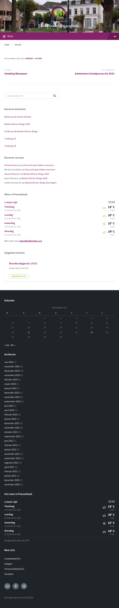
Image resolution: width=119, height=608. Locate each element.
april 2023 (9, 410)
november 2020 (12, 484)
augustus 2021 (11, 462)
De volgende (108, 70)
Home (6, 45)
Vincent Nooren (12, 165)
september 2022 (12, 436)
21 (29, 332)
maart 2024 (10, 383)
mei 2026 (8, 362)
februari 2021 (10, 471)
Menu (10, 36)
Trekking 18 (10, 145)
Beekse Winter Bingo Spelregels (41, 182)
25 (92, 332)
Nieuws (18, 45)
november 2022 (12, 427)
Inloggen (8, 563)
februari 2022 (10, 445)
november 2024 (12, 375)
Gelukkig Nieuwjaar (15, 73)
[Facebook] (16, 586)
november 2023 (12, 397)
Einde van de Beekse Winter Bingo (21, 131)
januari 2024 (10, 388)
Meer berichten (19, 276)
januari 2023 (10, 418)
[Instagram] (24, 586)
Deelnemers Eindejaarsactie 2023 (95, 73)
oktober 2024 (11, 379)
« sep (6, 344)
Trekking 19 (10, 138)
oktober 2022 (11, 431)
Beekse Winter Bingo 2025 (17, 124)
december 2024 (11, 370)
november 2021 (12, 453)
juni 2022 (8, 440)
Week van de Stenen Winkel (17, 116)
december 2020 (11, 480)
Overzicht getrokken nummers (38, 165)
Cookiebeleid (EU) (12, 558)
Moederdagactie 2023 (23, 263)
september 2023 (12, 401)
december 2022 (11, 423)
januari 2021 (10, 475)
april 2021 (9, 466)
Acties (39, 58)
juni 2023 (8, 405)
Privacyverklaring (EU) (14, 568)
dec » (13, 344)
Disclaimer (9, 574)
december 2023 (11, 392)
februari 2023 (10, 414)
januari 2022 (10, 449)
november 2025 (12, 366)
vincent (29, 58)
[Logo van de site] (59, 21)
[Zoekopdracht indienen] (54, 96)
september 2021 (12, 458)
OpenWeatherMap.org (30, 240)
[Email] (7, 586)
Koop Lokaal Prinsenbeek (59, 26)
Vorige (7, 70)
